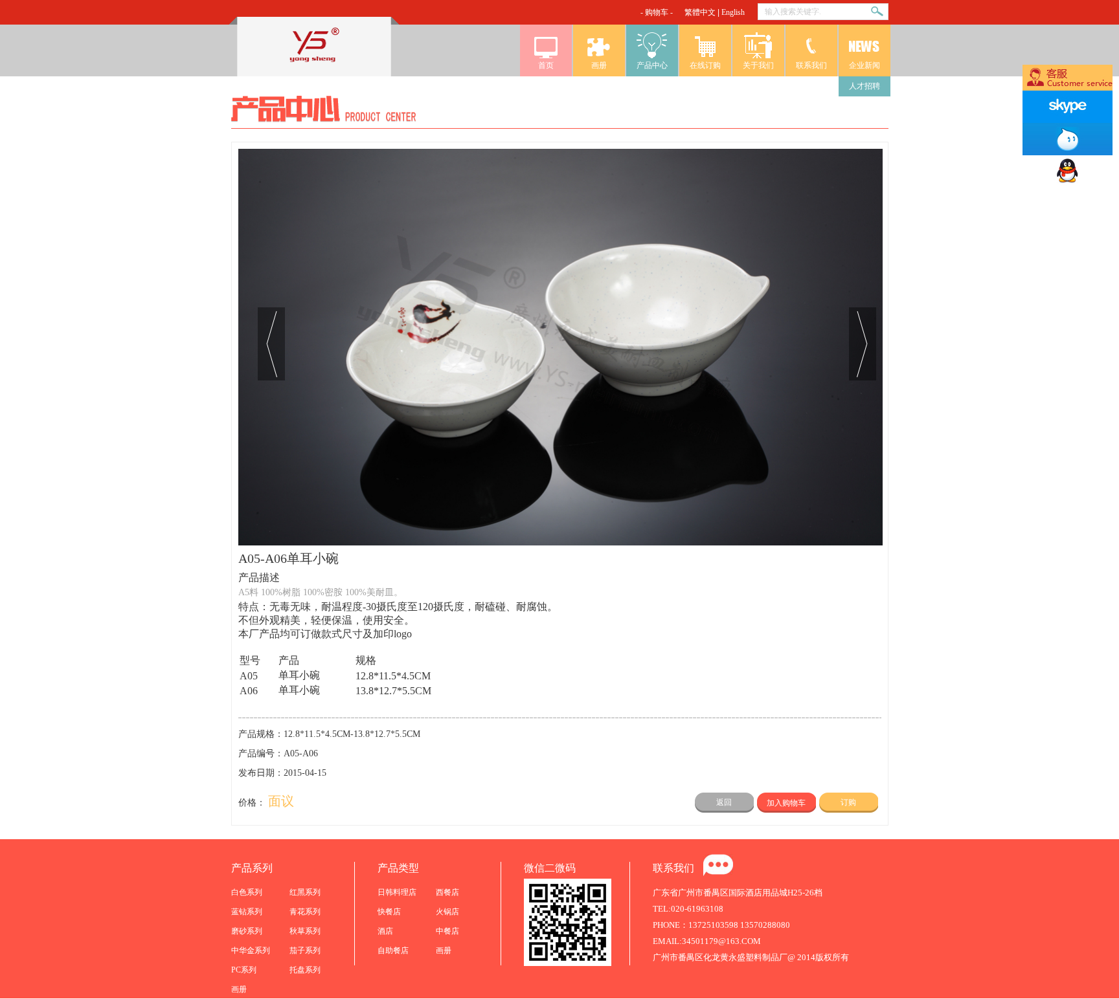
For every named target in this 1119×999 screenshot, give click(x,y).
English (733, 12)
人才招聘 (864, 86)
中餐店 (447, 931)
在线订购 (705, 65)
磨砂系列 (246, 931)
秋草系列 (305, 931)
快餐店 (389, 911)
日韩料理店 (397, 892)
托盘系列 (305, 969)
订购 (848, 802)
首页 (546, 65)
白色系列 (246, 892)
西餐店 (447, 892)
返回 (724, 802)
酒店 (385, 931)
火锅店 (447, 911)
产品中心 (652, 65)
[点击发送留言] (718, 865)
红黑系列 (305, 892)
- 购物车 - (656, 12)
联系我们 (811, 65)
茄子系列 (305, 950)
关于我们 (758, 65)
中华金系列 (250, 950)
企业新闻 (864, 65)
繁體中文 (700, 12)
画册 (599, 65)
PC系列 (243, 969)
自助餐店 (393, 950)
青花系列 (305, 911)
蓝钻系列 (246, 911)
